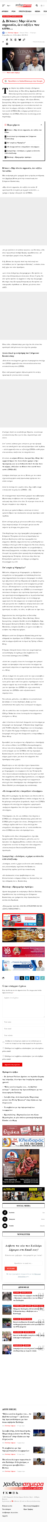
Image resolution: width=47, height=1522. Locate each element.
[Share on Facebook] (7, 40)
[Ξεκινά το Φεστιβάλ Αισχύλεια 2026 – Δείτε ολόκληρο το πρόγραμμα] (7, 1336)
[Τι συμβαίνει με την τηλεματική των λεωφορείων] (39, 1450)
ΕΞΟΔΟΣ (27, 1345)
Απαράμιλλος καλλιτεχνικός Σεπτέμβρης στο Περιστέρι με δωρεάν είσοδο (28, 1349)
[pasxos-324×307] (20, 1167)
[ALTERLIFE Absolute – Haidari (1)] (23, 1194)
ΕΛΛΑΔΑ (16, 1319)
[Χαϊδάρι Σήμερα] (23, 5)
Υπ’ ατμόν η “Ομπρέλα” (16, 142)
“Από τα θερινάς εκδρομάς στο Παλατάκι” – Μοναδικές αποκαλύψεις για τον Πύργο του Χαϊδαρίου (28, 1297)
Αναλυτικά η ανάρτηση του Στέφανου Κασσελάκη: (20, 137)
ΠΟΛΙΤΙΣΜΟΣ (18, 1332)
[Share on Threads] (15, 40)
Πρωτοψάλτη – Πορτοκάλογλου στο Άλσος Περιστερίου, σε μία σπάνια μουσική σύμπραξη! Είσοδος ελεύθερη (22, 1117)
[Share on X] (11, 40)
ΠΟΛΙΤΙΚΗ (6, 16)
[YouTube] (10, 1493)
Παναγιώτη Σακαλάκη (33, 1501)
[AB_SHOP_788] (23, 919)
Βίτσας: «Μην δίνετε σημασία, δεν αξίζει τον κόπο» (23, 131)
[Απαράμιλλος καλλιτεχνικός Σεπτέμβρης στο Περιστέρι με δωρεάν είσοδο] (7, 1349)
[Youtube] (23, 1225)
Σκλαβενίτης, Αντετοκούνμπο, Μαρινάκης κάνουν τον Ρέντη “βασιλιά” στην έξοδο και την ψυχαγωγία (22, 1100)
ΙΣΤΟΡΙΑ (16, 1292)
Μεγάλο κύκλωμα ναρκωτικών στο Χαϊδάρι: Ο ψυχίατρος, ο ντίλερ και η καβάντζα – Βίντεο (16, 1463)
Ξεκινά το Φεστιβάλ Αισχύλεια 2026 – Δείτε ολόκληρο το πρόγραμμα (29, 1336)
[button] (4, 5)
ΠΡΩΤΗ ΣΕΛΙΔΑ (17, 16)
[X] (6, 1493)
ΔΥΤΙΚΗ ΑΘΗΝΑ (19, 1306)
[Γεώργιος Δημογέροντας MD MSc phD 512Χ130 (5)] (23, 965)
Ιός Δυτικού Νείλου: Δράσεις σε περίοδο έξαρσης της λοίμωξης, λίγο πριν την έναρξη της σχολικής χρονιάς (23, 1079)
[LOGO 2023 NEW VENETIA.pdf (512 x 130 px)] (23, 951)
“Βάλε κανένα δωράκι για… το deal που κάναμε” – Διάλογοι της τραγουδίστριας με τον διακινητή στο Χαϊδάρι (22, 1090)
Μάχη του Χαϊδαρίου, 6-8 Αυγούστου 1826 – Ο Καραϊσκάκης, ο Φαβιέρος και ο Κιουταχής (28, 1311)
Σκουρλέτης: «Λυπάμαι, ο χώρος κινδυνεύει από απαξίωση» (22, 152)
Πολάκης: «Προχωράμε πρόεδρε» (19, 157)
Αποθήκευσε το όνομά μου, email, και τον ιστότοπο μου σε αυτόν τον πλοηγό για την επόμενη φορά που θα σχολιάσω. (23, 1042)
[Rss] (17, 1493)
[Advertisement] (23, 221)
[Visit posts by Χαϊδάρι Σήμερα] (3, 33)
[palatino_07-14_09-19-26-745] (23, 935)
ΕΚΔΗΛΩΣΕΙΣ (18, 1345)
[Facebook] (23, 1212)
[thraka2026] (23, 1130)
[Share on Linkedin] (27, 978)
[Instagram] (23, 1219)
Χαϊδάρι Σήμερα (13, 33)
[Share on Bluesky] (20, 40)
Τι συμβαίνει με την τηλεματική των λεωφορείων (15, 1449)
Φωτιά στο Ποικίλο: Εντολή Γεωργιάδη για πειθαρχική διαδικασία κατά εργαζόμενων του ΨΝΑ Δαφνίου (28, 1324)
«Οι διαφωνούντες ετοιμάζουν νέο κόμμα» (23, 147)
